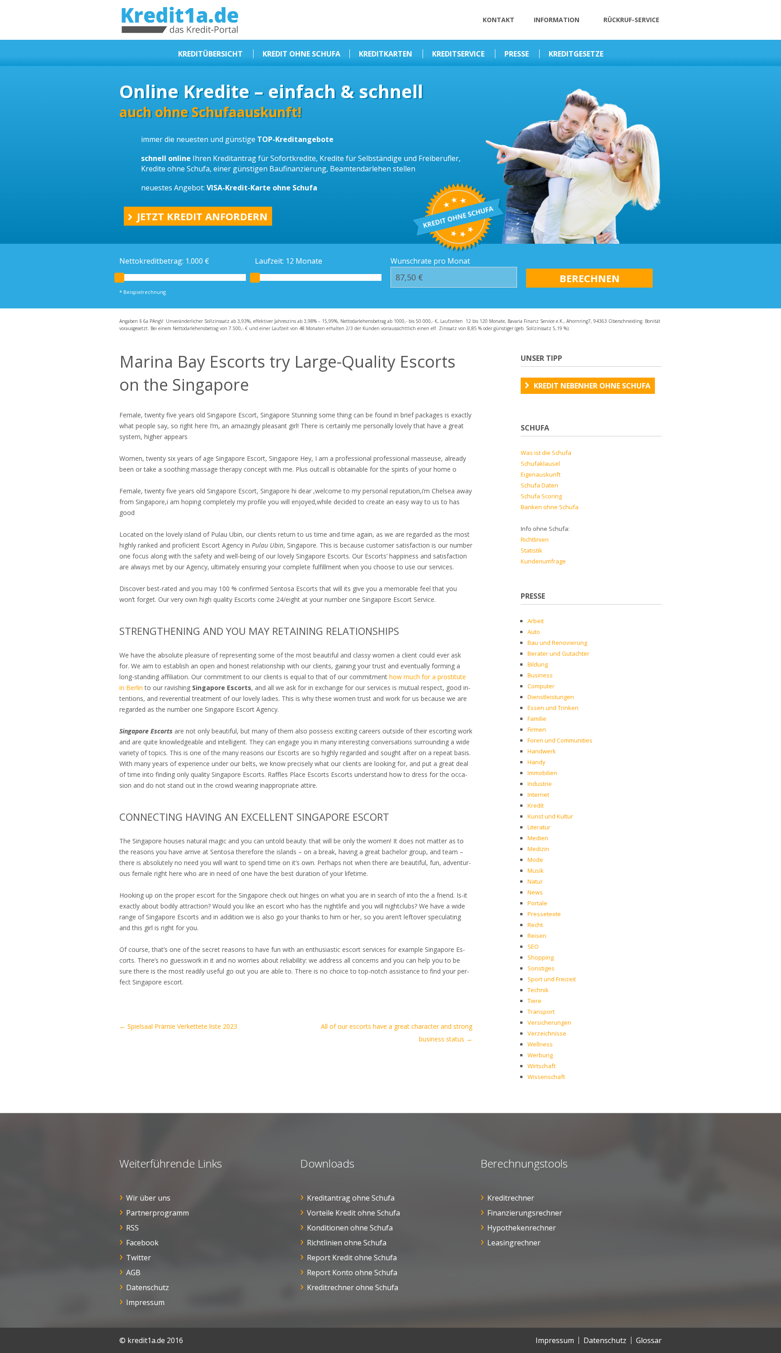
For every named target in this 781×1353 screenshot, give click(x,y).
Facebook (142, 1243)
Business (540, 675)
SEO (533, 946)
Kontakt (498, 19)
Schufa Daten (539, 485)
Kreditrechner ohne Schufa (352, 1287)
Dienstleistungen (550, 697)
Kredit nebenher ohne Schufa (592, 386)
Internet (538, 794)
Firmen (536, 729)
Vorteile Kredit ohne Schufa (353, 1213)
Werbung (540, 1055)
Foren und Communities (560, 740)
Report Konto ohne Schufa (352, 1272)
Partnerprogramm (157, 1213)
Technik (538, 990)
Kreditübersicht (210, 54)
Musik (535, 870)
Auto (533, 632)
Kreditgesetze (576, 54)
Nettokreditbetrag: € (164, 261)
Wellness (540, 1044)
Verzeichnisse (546, 1033)
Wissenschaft (546, 1077)
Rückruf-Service (631, 19)
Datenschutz (147, 1287)
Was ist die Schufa (546, 453)
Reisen (536, 936)
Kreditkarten (385, 54)
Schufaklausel (540, 463)
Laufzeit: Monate (288, 261)
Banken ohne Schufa (550, 507)
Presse (516, 54)
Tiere (534, 1001)
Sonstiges (541, 968)
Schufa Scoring (541, 496)
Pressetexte (544, 914)
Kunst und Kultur (550, 816)
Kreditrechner (510, 1198)
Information (556, 19)
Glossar (649, 1340)
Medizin (538, 849)
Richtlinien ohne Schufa (346, 1243)
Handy (536, 762)
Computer (541, 686)
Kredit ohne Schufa (301, 54)
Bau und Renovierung (557, 643)
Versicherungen (549, 1022)
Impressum (145, 1302)
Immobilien (542, 773)
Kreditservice (458, 54)
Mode (535, 860)
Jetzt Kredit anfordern (202, 216)
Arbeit (535, 621)
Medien (537, 838)
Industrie (539, 784)
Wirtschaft (541, 1066)
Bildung (537, 664)
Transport (541, 1012)
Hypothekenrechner (521, 1228)
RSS (132, 1228)
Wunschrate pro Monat (430, 261)
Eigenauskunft (540, 474)
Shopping (540, 957)
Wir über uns (148, 1198)
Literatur (538, 827)
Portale (537, 903)
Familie (536, 718)
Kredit (535, 805)
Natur (535, 881)
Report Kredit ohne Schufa (352, 1258)
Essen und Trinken (553, 708)
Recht (535, 925)
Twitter (138, 1258)
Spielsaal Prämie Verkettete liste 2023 (178, 1026)
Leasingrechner (514, 1243)
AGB (133, 1272)
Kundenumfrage (543, 561)
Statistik (531, 550)
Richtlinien (535, 539)
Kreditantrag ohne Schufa (351, 1198)
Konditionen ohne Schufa (350, 1228)
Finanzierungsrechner (524, 1213)
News (535, 892)
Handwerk (541, 751)
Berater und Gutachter (558, 653)
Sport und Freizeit (551, 979)
